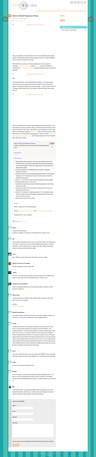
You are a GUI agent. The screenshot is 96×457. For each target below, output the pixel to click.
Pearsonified (48, 453)
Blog (53, 9)
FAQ (58, 9)
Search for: (62, 15)
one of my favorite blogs (26, 68)
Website (14, 417)
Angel (14, 362)
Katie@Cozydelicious (18, 312)
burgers (28, 66)
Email (14, 411)
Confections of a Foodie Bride (26, 211)
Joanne (14, 272)
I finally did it (34, 131)
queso (37, 66)
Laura (14, 254)
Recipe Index (46, 9)
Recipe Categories (65, 30)
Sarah (14, 227)
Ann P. (14, 351)
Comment (14, 423)
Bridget (14, 371)
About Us (81, 9)
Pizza (22, 20)
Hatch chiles (17, 20)
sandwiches (22, 66)
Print (52, 143)
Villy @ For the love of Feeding (21, 263)
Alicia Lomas (16, 295)
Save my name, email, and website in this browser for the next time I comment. (33, 441)
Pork (24, 20)
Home (39, 9)
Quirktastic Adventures (18, 306)
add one (24, 221)
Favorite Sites (73, 9)
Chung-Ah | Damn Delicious (20, 284)
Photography (64, 9)
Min (13, 386)
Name (14, 405)
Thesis (56, 453)
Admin (48, 455)
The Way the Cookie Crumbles (44, 211)
